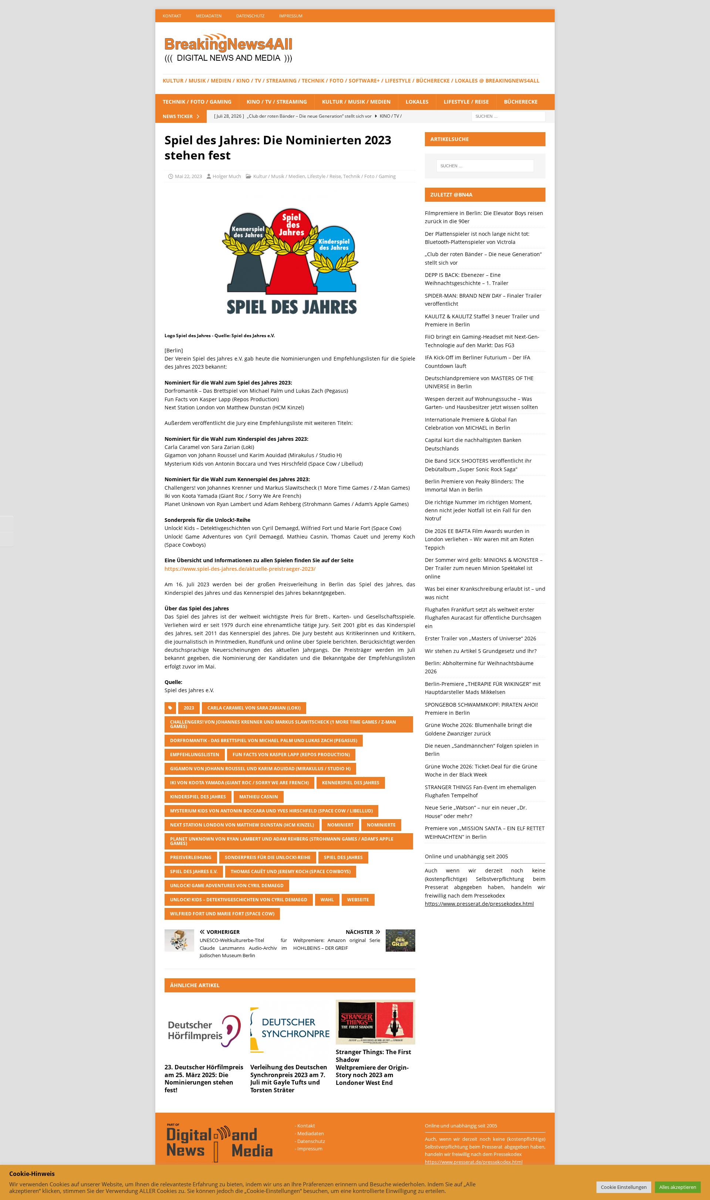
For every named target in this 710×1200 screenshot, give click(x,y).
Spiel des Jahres (343, 857)
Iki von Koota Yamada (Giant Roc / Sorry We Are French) (239, 783)
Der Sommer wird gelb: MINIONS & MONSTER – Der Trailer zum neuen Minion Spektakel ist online (483, 568)
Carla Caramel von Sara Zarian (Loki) (254, 708)
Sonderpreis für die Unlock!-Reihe (268, 857)
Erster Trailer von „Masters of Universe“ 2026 (480, 638)
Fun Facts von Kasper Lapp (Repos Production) (291, 754)
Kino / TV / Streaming (277, 101)
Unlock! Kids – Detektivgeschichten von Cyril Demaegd (238, 899)
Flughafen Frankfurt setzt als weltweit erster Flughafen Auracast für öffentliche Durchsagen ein (483, 618)
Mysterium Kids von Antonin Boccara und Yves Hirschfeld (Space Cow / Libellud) (271, 811)
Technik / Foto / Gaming (197, 101)
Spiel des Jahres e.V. (193, 871)
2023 (189, 708)
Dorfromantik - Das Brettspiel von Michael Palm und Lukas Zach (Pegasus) (263, 740)
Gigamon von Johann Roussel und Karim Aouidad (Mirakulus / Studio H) (260, 768)
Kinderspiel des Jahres (198, 797)
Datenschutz (250, 16)
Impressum (290, 16)
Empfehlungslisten (194, 754)
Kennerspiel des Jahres (350, 783)
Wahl (327, 899)
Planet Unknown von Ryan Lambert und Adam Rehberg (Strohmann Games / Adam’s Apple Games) (281, 841)
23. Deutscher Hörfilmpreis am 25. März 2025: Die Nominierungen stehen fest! (204, 1078)
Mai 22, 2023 (188, 176)
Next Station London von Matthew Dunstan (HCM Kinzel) (242, 825)
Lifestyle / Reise (466, 101)
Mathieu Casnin (258, 797)
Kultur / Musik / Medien (356, 101)
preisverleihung (191, 857)
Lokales (417, 101)
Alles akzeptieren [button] (677, 1187)
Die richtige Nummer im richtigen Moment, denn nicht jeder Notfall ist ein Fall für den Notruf (478, 510)
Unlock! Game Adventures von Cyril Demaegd (227, 885)
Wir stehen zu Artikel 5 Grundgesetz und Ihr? (481, 650)
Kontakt (172, 16)
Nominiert (340, 825)
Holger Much (227, 176)
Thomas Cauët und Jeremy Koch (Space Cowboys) (291, 871)
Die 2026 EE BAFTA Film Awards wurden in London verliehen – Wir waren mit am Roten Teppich (479, 539)
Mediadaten (209, 16)
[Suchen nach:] (508, 115)
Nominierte (381, 825)
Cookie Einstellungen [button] (624, 1187)
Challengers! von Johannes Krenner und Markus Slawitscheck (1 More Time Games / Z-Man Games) (283, 724)
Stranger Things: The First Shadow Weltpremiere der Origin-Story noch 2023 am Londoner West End (373, 1067)
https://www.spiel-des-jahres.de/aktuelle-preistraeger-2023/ (240, 568)
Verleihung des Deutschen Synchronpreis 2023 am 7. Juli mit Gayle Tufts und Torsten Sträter (288, 1078)
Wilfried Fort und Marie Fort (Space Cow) (222, 914)
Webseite (358, 899)
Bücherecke (521, 101)
